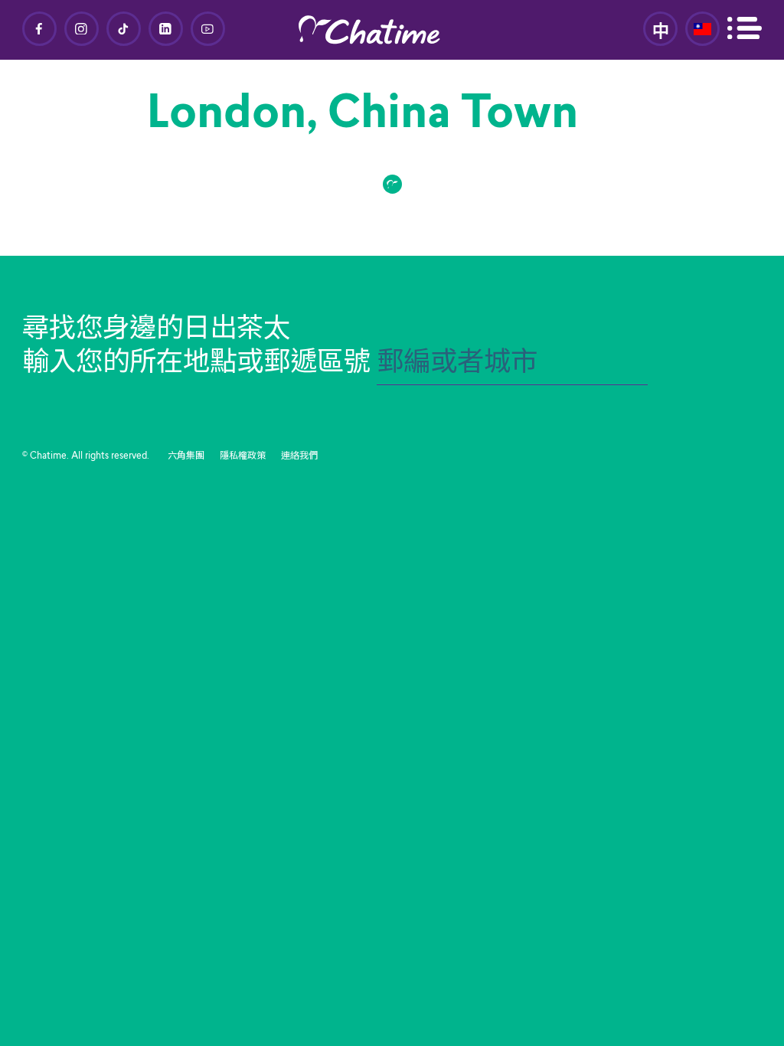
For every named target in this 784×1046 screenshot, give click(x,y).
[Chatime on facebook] (39, 28)
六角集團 (186, 456)
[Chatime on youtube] (208, 28)
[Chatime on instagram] (81, 28)
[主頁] (392, 29)
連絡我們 (299, 456)
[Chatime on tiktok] (123, 28)
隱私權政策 (243, 456)
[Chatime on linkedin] (166, 28)
